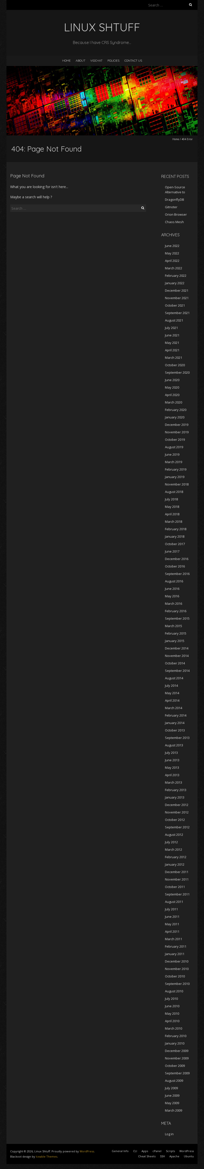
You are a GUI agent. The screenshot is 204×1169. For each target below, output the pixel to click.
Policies (113, 60)
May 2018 (172, 506)
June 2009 (172, 1095)
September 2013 (177, 737)
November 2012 (177, 812)
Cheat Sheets (146, 1156)
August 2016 (174, 581)
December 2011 (176, 872)
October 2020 (175, 365)
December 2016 (176, 559)
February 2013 (175, 790)
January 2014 (174, 723)
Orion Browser (176, 214)
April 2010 (172, 1021)
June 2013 (172, 760)
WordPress (87, 1151)
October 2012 (175, 819)
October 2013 (175, 730)
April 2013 (172, 775)
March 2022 (173, 268)
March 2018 (173, 521)
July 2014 (171, 685)
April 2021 (172, 350)
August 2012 (174, 834)
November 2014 (177, 655)
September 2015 (177, 618)
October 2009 (175, 1065)
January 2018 (174, 536)
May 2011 (172, 924)
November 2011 (177, 879)
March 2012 (173, 849)
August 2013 (174, 745)
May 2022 (172, 253)
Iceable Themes (46, 1156)
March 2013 (173, 782)
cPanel (157, 1151)
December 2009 (176, 1050)
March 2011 (173, 939)
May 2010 (172, 1013)
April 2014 (172, 700)
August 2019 (174, 447)
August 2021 (174, 320)
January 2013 (174, 797)
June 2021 (172, 335)
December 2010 (176, 961)
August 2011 (174, 901)
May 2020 (172, 387)
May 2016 (172, 596)
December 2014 (176, 648)
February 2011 (175, 946)
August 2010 (174, 991)
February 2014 (175, 715)
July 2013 (171, 752)
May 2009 (172, 1103)
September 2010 (177, 983)
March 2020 (173, 402)
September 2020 (177, 372)
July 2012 (171, 842)
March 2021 (173, 357)
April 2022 (172, 260)
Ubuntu (189, 1156)
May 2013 (172, 767)
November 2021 (177, 298)
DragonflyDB (174, 199)
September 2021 (177, 313)
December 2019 (176, 424)
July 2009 (171, 1088)
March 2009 (173, 1110)
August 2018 (174, 491)
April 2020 (172, 395)
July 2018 (171, 499)
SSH (162, 1156)
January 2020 (174, 417)
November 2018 (177, 484)
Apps (145, 1151)
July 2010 (171, 998)
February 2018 (175, 529)
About (80, 60)
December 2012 (176, 805)
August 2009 (174, 1080)
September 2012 (177, 827)
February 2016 (175, 611)
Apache (174, 1156)
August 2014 (174, 678)
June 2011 (172, 916)
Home (66, 60)
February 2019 (175, 469)
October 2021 (175, 305)
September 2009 (177, 1073)
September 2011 (177, 894)
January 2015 (174, 641)
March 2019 (173, 462)
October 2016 (175, 566)
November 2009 (177, 1058)
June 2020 (172, 380)
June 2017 (172, 551)
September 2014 (177, 670)
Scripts (170, 1151)
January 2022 (174, 283)
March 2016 (173, 603)
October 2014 (175, 663)
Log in (169, 1134)
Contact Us (133, 60)
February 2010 (175, 1036)
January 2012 (174, 864)
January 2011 (174, 954)
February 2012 (175, 857)
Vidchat (96, 60)
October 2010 (175, 976)
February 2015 (175, 633)
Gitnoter (171, 207)
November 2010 (177, 969)
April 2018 (172, 514)
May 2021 (172, 342)
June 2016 (172, 588)
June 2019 (172, 454)
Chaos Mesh (174, 222)
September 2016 (177, 573)
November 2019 (177, 432)
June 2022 (172, 245)
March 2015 (173, 626)
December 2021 (176, 290)
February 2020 (175, 409)
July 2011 (171, 909)
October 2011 (175, 887)
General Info (120, 1151)
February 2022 (175, 275)
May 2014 (172, 693)
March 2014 (173, 708)
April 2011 (172, 931)
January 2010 (174, 1043)
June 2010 (172, 1006)
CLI (135, 1151)
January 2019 (174, 477)
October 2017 (175, 544)
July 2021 (171, 327)
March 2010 (173, 1028)
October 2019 (175, 439)
